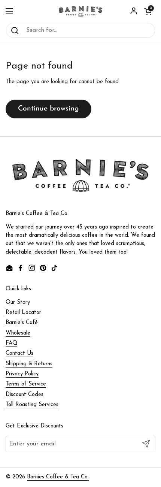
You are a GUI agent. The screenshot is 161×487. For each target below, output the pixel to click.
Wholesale (18, 333)
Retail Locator (23, 312)
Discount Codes (24, 394)
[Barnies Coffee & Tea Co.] (80, 11)
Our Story (18, 302)
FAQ (11, 343)
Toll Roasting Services (32, 405)
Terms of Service (26, 384)
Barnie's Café (22, 323)
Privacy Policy (22, 374)
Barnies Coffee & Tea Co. (58, 477)
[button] (147, 11)
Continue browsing (48, 108)
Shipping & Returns (29, 364)
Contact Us (19, 353)
